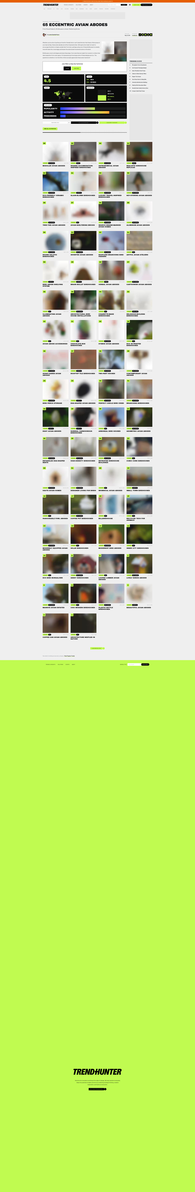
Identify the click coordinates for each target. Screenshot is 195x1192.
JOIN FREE (76, 68)
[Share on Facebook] (145, 34)
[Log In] (130, 5)
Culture (67, 8)
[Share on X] (148, 34)
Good (91, 8)
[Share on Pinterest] (151, 34)
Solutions (78, 4)
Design (72, 8)
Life (62, 8)
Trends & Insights (68, 4)
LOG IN (67, 68)
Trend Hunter (45, 21)
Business (82, 8)
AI (53, 8)
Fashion (101, 8)
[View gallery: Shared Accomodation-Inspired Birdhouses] (120, 47)
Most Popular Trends (69, 656)
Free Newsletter (146, 4)
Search (124, 4)
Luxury (95, 8)
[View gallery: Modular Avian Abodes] (108, 47)
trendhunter (134, 35)
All (44, 8)
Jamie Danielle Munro (54, 34)
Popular (49, 8)
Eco (87, 8)
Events (86, 4)
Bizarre (107, 8)
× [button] (150, 1)
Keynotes (113, 8)
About (91, 4)
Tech (57, 8)
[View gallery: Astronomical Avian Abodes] (108, 60)
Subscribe (145, 664)
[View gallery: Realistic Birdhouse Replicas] (120, 60)
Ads (77, 8)
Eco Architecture (55, 21)
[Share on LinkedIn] (142, 34)
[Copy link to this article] (140, 34)
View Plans (136, 4)
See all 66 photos (50, 128)
